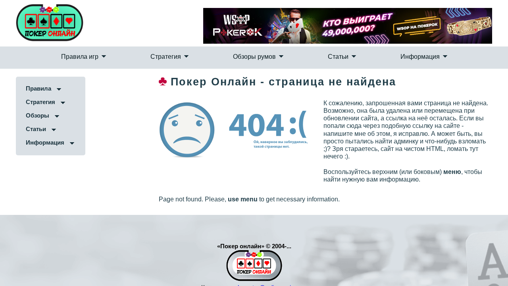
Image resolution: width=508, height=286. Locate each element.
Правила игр (138, 65)
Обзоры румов (254, 65)
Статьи (308, 65)
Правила (33, 104)
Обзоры (32, 131)
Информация (361, 65)
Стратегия (194, 65)
